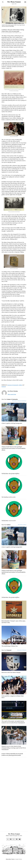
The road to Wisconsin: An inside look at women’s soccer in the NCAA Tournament (13, 721)
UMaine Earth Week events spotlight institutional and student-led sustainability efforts (13, 448)
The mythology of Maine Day (10, 646)
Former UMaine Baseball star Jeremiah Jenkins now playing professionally (12, 754)
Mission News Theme (10, 859)
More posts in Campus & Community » (19, 400)
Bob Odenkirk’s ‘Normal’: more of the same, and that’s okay (13, 621)
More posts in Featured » (21, 650)
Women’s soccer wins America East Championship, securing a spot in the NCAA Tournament (14, 747)
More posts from (12, 394)
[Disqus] (14, 775)
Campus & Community (12, 385)
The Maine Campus (14, 2)
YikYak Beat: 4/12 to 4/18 (8, 520)
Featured (4, 386)
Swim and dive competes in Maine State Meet (13, 696)
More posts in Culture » (22, 524)
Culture (20, 385)
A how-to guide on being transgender (12, 423)
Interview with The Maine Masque (11, 672)
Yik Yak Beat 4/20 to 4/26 (8, 497)
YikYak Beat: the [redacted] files (10, 473)
